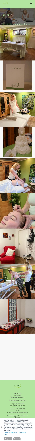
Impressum (22, 432)
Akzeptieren (7, 439)
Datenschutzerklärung (10, 432)
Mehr (5, 434)
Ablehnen (17, 439)
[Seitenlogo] (5, 3)
